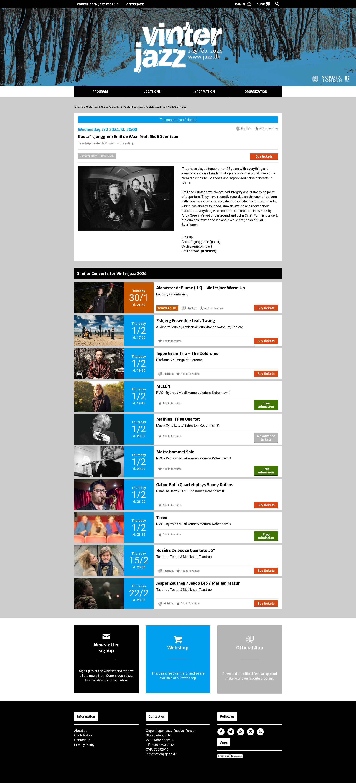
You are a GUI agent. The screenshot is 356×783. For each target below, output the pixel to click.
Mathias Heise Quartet (178, 419)
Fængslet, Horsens (189, 360)
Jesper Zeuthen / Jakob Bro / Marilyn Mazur (198, 583)
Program (100, 91)
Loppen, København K (172, 294)
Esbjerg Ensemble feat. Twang (185, 320)
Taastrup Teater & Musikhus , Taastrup (106, 143)
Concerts (113, 107)
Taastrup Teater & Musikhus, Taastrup (184, 557)
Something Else (167, 307)
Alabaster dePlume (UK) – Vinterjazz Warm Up (200, 287)
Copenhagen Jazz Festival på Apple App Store (223, 756)
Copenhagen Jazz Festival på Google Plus (240, 731)
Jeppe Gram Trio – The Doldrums (187, 353)
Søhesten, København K (201, 425)
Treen (161, 517)
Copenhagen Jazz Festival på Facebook (221, 731)
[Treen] (99, 521)
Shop (261, 4)
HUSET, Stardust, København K (202, 491)
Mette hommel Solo (175, 451)
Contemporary (88, 155)
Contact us (82, 740)
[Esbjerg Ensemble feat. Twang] (99, 324)
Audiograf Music (168, 327)
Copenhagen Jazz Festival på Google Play (236, 756)
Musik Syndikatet (169, 425)
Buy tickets (264, 156)
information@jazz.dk (161, 754)
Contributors (83, 735)
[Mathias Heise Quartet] (99, 423)
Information (204, 91)
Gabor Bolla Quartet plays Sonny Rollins (194, 484)
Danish (241, 4)
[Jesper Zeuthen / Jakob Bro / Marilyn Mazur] (99, 587)
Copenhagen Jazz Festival (98, 4)
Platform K (164, 360)
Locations (152, 91)
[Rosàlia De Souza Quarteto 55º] (99, 554)
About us (80, 731)
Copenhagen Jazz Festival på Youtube (260, 731)
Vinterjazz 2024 (95, 107)
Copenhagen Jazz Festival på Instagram (250, 731)
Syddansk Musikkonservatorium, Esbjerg (213, 327)
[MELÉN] (99, 390)
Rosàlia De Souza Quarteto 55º (185, 550)
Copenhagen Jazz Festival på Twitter (230, 731)
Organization (256, 91)
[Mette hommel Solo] (99, 455)
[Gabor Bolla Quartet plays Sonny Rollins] (99, 488)
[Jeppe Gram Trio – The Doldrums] (99, 357)
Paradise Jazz (166, 491)
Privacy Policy (84, 745)
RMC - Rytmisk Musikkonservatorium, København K (193, 393)
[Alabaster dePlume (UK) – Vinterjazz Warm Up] (99, 291)
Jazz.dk (78, 107)
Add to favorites (268, 128)
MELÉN (163, 386)
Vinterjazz (135, 4)
